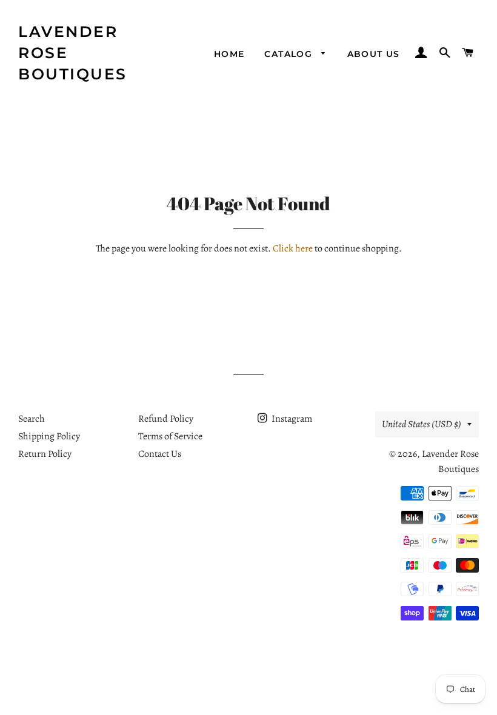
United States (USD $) (421, 424)
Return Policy (45, 454)
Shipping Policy (49, 436)
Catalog (289, 53)
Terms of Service (170, 436)
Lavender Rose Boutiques (72, 52)
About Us (373, 53)
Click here (293, 248)
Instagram (291, 418)
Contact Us (159, 454)
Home (229, 53)
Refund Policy (165, 418)
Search (31, 418)
